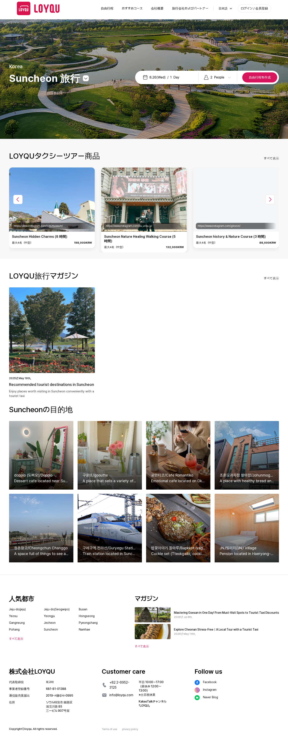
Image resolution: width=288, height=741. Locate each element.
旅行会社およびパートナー (190, 8)
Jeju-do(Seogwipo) (57, 609)
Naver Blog (210, 697)
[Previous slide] (18, 199)
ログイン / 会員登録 (254, 8)
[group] (52, 207)
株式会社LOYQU (32, 671)
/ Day (164, 77)
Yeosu (13, 616)
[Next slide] (270, 199)
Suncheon (51, 629)
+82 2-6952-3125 (119, 684)
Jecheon (50, 622)
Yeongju (49, 616)
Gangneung (17, 622)
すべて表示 (271, 158)
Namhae (84, 629)
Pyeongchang (88, 622)
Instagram (210, 689)
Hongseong (87, 616)
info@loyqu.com (121, 695)
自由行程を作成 (260, 77)
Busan (83, 609)
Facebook (210, 682)
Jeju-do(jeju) (17, 609)
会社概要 (157, 8)
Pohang (14, 629)
